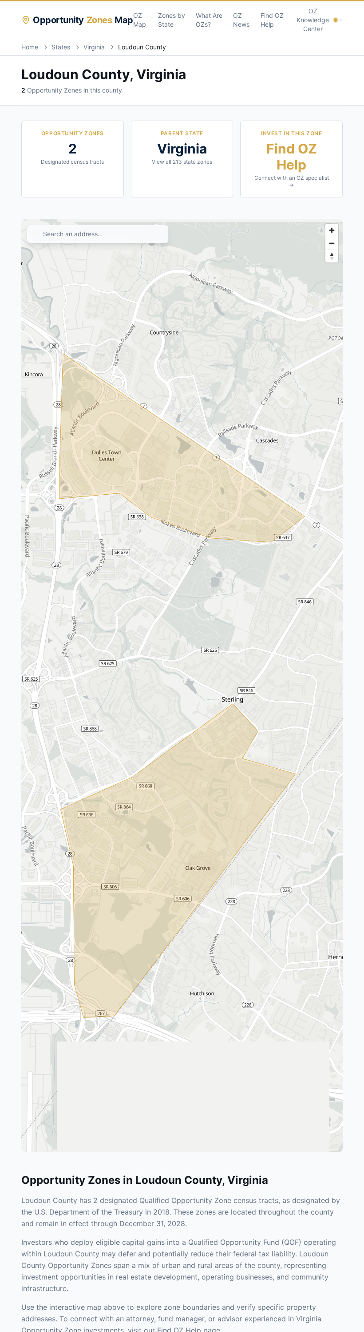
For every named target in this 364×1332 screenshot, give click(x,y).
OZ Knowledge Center (313, 19)
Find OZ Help (272, 20)
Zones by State (171, 20)
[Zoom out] (331, 243)
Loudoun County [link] (142, 47)
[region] (182, 685)
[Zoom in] (331, 230)
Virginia (94, 47)
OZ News (241, 20)
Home (29, 47)
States (60, 47)
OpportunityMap (83, 20)
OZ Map (139, 20)
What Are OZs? (209, 20)
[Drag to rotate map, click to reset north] (331, 256)
